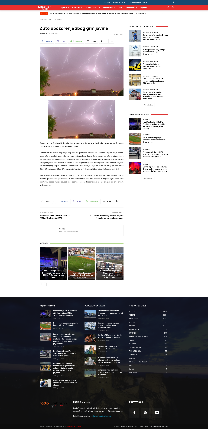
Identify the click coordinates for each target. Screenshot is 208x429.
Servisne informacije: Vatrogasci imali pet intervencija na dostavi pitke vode (153, 95)
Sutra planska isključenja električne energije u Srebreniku (154, 52)
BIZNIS (109, 263)
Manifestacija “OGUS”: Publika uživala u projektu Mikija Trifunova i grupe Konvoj (53, 274)
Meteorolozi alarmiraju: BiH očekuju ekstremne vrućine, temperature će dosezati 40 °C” (110, 360)
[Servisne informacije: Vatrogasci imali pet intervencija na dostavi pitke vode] (135, 94)
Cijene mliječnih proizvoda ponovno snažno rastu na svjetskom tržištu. (108, 325)
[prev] (162, 13)
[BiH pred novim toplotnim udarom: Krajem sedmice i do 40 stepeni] (90, 373)
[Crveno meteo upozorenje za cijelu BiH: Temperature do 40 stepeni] (45, 383)
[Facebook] (168, 7)
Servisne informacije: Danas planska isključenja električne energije (155, 37)
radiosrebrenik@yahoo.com (101, 416)
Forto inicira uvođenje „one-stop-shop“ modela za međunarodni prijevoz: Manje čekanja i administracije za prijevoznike (109, 271)
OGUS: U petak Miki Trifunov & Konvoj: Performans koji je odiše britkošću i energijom (155, 169)
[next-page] (45, 284)
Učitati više (148, 105)
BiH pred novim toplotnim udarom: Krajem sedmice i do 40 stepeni (110, 372)
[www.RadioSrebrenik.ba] (54, 404)
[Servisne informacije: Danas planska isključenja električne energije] (135, 36)
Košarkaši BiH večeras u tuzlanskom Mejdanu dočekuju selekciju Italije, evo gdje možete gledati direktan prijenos (65, 368)
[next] (166, 13)
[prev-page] (41, 284)
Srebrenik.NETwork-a (74, 427)
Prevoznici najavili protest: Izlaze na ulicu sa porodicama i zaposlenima (110, 313)
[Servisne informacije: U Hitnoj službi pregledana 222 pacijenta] (135, 80)
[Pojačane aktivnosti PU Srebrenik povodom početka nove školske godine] (135, 153)
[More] (111, 41)
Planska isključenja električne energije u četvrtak (152, 66)
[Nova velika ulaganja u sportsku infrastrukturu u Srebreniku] (81, 263)
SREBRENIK (58, 20)
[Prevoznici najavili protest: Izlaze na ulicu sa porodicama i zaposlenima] (90, 314)
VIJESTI (51, 20)
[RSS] (173, 7)
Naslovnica (43, 20)
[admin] (49, 230)
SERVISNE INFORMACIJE (151, 32)
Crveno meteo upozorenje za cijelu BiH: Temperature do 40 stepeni (65, 382)
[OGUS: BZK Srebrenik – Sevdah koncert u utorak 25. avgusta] (90, 338)
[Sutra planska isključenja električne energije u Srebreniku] (135, 50)
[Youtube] (157, 413)
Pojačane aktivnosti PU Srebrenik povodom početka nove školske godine (78, 13)
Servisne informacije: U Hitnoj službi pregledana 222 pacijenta (153, 81)
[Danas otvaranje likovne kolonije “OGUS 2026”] (90, 349)
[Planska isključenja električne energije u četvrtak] (135, 65)
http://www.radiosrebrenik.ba (68, 231)
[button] (174, 2)
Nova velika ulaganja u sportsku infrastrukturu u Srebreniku (81, 275)
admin (44, 33)
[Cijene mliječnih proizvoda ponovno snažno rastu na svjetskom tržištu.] (90, 326)
